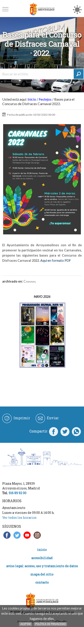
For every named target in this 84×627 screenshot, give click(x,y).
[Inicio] (42, 9)
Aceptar (25, 624)
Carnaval (30, 281)
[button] (5, 9)
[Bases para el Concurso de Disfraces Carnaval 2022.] (42, 179)
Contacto (42, 582)
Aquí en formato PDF (55, 260)
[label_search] (78, 74)
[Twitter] (64, 431)
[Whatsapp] (76, 431)
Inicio (32, 99)
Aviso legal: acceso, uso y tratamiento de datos (42, 566)
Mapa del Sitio (42, 574)
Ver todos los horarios (19, 517)
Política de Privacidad (50, 624)
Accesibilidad (42, 558)
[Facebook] (53, 431)
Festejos (45, 99)
